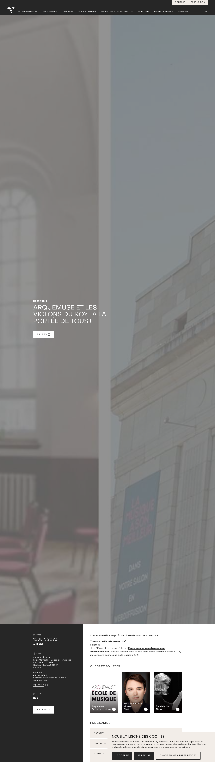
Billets (42, 335)
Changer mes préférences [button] (178, 756)
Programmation (27, 12)
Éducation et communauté (117, 12)
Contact (180, 2)
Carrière (183, 12)
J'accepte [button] (122, 756)
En (206, 12)
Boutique (143, 12)
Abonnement (49, 12)
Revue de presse (163, 12)
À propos (67, 12)
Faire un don (198, 2)
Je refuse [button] (144, 756)
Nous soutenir (87, 12)
